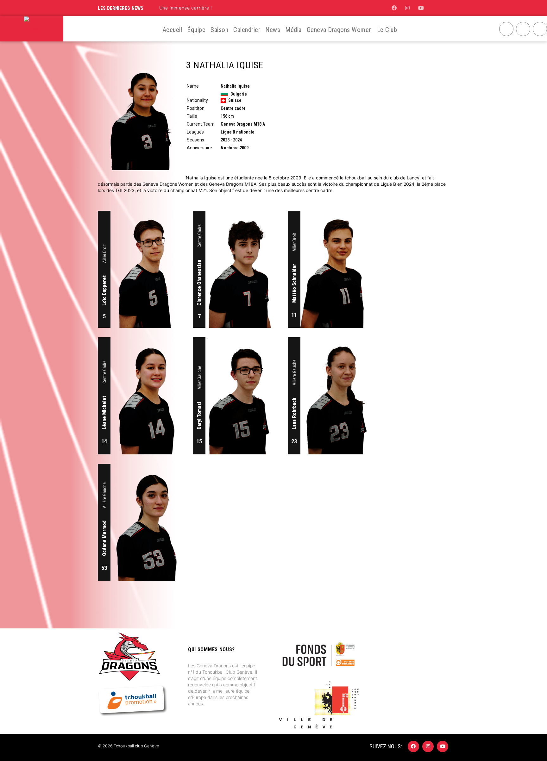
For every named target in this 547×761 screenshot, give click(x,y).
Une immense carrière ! (185, 7)
